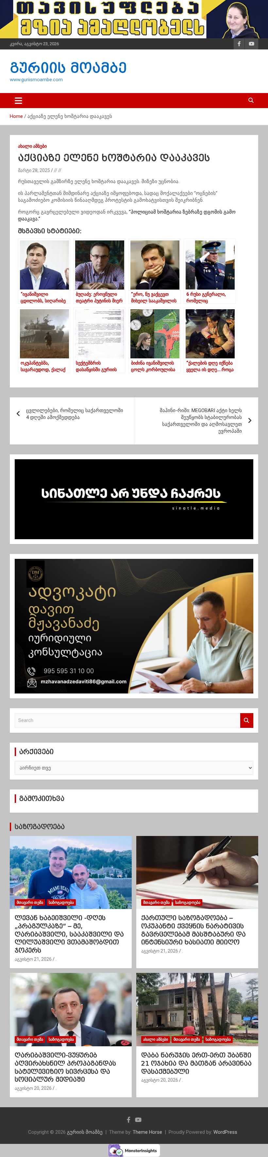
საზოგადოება (39, 827)
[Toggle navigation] (18, 100)
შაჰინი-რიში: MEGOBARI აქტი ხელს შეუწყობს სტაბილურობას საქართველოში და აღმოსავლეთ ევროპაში (201, 421)
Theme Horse (147, 1132)
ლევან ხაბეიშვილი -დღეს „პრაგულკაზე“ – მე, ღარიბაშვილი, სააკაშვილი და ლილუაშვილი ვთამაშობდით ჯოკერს (69, 934)
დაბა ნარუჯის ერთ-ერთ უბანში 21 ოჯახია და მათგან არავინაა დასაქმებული (196, 1063)
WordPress (225, 1132)
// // (57, 170)
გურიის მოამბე (68, 67)
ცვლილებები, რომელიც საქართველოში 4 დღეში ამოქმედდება (74, 414)
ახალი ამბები (32, 146)
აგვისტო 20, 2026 (33, 1088)
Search (246, 720)
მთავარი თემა (30, 902)
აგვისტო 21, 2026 (33, 959)
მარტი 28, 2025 (34, 170)
